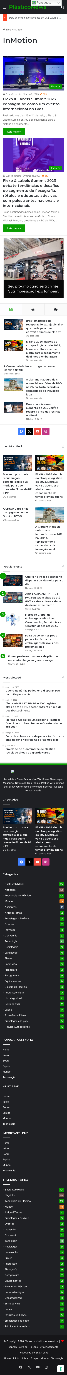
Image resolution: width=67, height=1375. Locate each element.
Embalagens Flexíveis (17, 918)
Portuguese (43, 2)
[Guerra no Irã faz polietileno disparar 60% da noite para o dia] (13, 580)
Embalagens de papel (17, 1021)
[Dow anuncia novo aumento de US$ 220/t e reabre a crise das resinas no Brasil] (13, 407)
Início (8, 29)
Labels (8, 1009)
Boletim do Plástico (16, 986)
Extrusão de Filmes (15, 1015)
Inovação (10, 929)
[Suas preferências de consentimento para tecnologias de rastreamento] (60, 1368)
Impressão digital (14, 992)
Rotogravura (12, 975)
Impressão (11, 964)
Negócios (10, 889)
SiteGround (42, 1352)
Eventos (9, 924)
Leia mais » (14, 131)
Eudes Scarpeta (13, 94)
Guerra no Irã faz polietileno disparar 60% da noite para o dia (44, 580)
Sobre (6, 1060)
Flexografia (11, 969)
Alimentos (10, 906)
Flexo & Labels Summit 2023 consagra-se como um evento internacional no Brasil (31, 104)
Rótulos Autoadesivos (17, 1026)
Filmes (8, 958)
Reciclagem (11, 947)
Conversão (11, 935)
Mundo (9, 901)
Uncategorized (13, 998)
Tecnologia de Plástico (18, 895)
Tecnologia (11, 941)
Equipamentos (13, 981)
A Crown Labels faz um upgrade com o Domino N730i (15, 512)
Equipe (6, 1066)
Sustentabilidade (14, 884)
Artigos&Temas (13, 912)
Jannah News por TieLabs (23, 1346)
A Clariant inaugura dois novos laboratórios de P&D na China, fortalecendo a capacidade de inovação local (44, 387)
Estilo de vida (12, 1004)
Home (6, 1049)
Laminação (11, 952)
